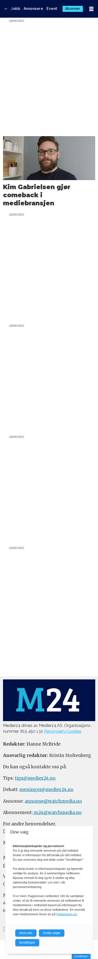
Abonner (73, 9)
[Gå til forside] (5, 8)
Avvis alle (25, 933)
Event (51, 9)
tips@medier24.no (35, 778)
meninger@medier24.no (46, 789)
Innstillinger (81, 956)
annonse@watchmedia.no (53, 801)
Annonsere (33, 9)
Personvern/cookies (62, 731)
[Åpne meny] (91, 9)
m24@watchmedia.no (57, 812)
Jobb (15, 9)
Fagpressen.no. (67, 914)
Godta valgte (51, 933)
